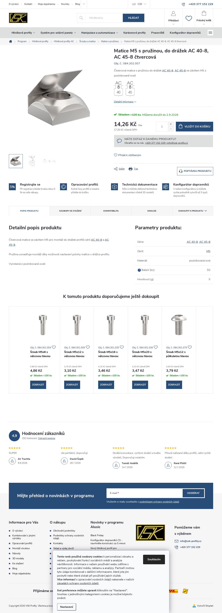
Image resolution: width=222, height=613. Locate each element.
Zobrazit (38, 384)
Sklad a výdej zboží (63, 548)
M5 (208, 251)
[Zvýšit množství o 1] (171, 124)
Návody (16, 553)
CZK (140, 4)
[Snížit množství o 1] (171, 129)
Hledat (133, 18)
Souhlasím (154, 559)
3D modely (18, 558)
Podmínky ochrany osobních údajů (68, 537)
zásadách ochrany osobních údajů (78, 583)
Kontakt (28, 4)
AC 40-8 (167, 70)
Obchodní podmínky (64, 530)
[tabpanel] (43, 350)
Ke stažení (17, 563)
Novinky (65, 4)
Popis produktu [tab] (29, 210)
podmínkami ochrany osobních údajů (159, 501)
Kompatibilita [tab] (111, 210)
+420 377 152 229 (190, 547)
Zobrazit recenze (46, 438)
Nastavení (66, 607)
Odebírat (193, 493)
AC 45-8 (180, 70)
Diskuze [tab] (151, 210)
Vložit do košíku (197, 126)
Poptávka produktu (197, 171)
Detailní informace (123, 101)
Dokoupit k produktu (190, 210)
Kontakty (58, 543)
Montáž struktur (21, 548)
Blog (14, 568)
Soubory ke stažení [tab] (70, 210)
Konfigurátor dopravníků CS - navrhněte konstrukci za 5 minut (108, 542)
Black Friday (97, 535)
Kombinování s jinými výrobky (23, 537)
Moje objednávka (46, 4)
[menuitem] (23, 32)
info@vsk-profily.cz (190, 541)
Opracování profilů (22, 543)
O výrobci (14, 4)
